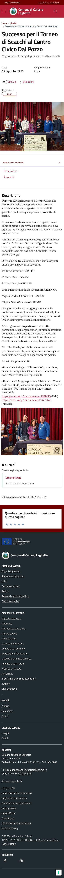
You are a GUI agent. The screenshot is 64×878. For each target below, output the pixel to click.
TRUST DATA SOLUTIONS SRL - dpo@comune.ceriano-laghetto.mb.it (30, 842)
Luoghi (5, 733)
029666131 (26, 773)
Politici (5, 591)
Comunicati (7, 711)
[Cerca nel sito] (55, 11)
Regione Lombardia (12, 2)
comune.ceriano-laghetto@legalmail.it (27, 770)
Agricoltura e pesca (11, 618)
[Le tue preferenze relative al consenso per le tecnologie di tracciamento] (59, 872)
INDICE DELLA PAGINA (12, 162)
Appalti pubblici (9, 633)
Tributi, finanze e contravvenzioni (19, 678)
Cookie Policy (8, 813)
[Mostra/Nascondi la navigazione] (4, 11)
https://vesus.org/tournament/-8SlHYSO (26, 396)
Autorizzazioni (9, 638)
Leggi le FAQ (8, 788)
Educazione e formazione (14, 653)
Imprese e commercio (13, 663)
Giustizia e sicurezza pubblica (16, 658)
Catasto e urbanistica (13, 643)
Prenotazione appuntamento (17, 793)
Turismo (6, 683)
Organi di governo (11, 571)
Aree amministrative (12, 576)
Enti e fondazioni (10, 586)
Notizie (5, 706)
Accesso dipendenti (12, 781)
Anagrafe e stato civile (13, 628)
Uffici (4, 581)
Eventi (5, 738)
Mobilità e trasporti (11, 668)
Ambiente (7, 623)
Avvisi (5, 716)
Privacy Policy (9, 808)
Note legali (7, 818)
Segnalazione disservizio (14, 798)
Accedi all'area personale (48, 2)
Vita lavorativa (9, 688)
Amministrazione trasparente (17, 803)
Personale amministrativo (15, 596)
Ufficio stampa (13, 477)
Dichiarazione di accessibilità (16, 823)
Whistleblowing (10, 828)
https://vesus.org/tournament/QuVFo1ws (26, 399)
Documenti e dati (10, 601)
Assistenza (7, 673)
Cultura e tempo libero (13, 648)
